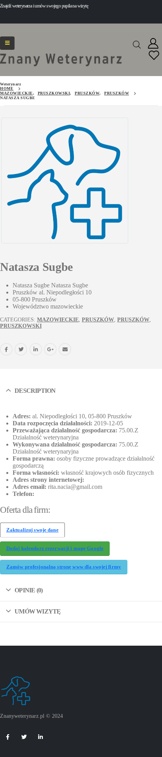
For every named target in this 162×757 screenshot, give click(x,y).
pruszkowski (21, 326)
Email (65, 349)
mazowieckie (58, 320)
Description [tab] (35, 390)
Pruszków (98, 320)
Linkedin (40, 737)
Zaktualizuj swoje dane (32, 530)
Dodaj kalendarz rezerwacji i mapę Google (54, 548)
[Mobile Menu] (7, 43)
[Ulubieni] (154, 56)
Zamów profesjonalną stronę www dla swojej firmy (63, 567)
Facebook (6, 349)
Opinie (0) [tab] (28, 590)
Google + (50, 349)
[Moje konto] (153, 44)
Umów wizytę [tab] (38, 611)
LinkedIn (35, 349)
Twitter (21, 349)
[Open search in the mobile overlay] (137, 43)
